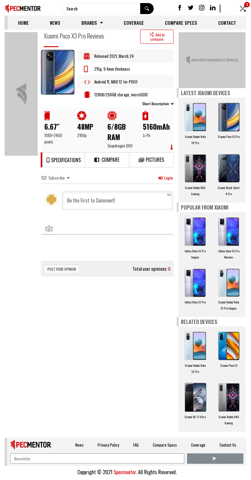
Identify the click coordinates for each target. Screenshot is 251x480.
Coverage (134, 22)
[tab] (107, 103)
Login (168, 177)
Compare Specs (181, 22)
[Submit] (215, 458)
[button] (63, 159)
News (55, 22)
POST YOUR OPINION (61, 269)
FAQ (136, 445)
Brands (89, 22)
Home (23, 22)
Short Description (155, 103)
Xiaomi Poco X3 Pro (229, 136)
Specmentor (125, 472)
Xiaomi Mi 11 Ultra (195, 417)
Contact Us (227, 445)
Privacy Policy (108, 445)
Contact (227, 22)
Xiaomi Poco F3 (228, 365)
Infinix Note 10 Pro (195, 302)
